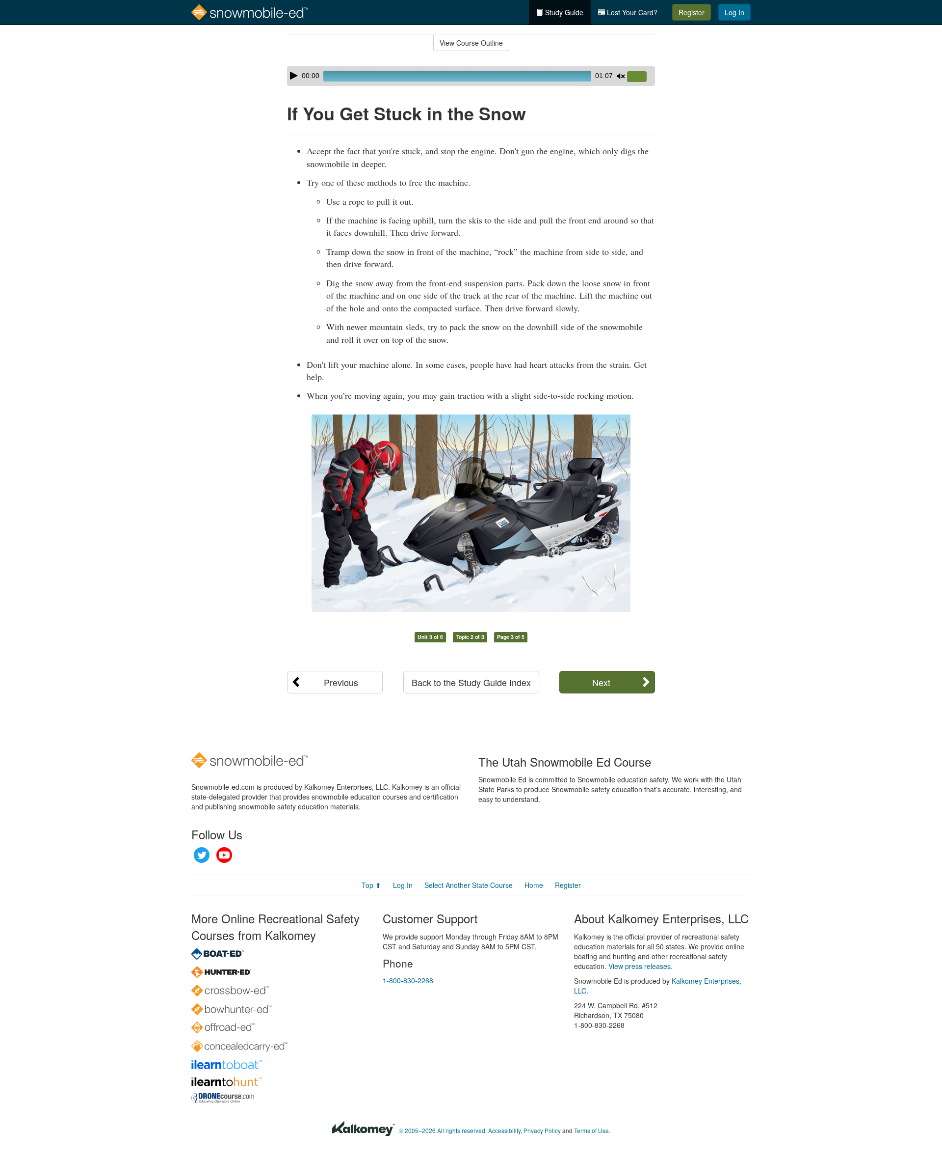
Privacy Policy (542, 1130)
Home (533, 885)
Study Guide (563, 12)
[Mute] (621, 76)
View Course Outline (471, 43)
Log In (734, 12)
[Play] (294, 76)
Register (692, 12)
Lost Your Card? (631, 12)
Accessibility (504, 1130)
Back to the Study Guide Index (471, 682)
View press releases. (640, 966)
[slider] (640, 77)
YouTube (224, 855)
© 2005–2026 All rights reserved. (443, 1130)
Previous (341, 682)
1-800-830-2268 (408, 980)
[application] (471, 76)
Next (601, 682)
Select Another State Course (468, 885)
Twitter (201, 855)
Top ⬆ (371, 885)
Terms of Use (591, 1130)
